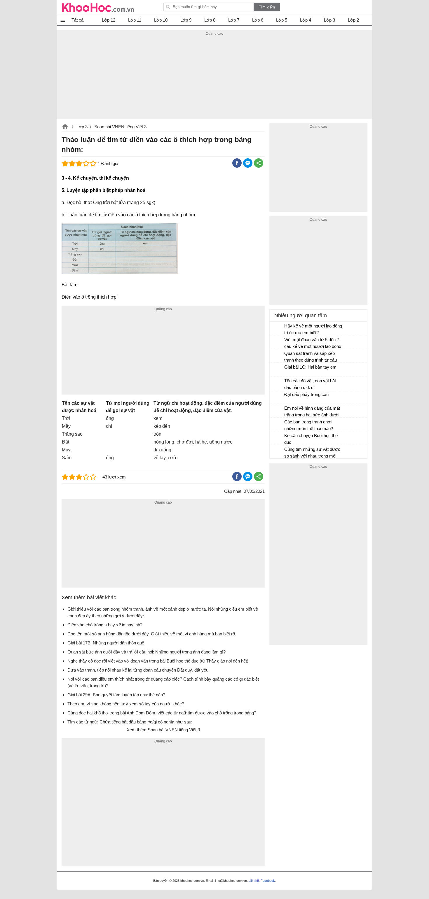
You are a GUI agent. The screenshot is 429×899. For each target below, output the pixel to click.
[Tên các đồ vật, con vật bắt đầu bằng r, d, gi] (277, 383)
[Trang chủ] (98, 7)
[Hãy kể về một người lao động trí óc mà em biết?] (277, 328)
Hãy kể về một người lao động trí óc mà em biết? (313, 329)
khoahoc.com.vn (65, 127)
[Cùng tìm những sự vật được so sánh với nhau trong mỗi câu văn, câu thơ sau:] (277, 452)
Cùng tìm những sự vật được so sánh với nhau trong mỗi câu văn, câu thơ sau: (312, 453)
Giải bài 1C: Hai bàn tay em (310, 366)
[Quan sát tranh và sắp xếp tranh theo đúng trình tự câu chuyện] (277, 356)
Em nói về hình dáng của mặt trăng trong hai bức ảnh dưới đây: (312, 412)
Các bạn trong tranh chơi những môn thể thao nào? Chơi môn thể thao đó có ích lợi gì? (311, 425)
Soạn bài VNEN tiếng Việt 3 (120, 126)
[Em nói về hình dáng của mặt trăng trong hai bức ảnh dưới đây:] (277, 411)
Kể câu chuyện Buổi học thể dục (311, 439)
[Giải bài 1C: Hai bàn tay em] (277, 369)
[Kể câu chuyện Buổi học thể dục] (277, 438)
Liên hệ (254, 880)
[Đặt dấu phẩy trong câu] (277, 397)
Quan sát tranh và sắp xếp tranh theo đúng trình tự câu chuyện (310, 357)
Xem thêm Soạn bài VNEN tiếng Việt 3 (163, 729)
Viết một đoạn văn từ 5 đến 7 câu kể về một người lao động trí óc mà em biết (312, 343)
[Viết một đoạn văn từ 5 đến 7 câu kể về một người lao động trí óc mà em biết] (277, 342)
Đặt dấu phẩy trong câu (306, 394)
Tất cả (77, 19)
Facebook (268, 880)
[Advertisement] (214, 78)
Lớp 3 (82, 126)
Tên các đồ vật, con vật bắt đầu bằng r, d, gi (310, 384)
